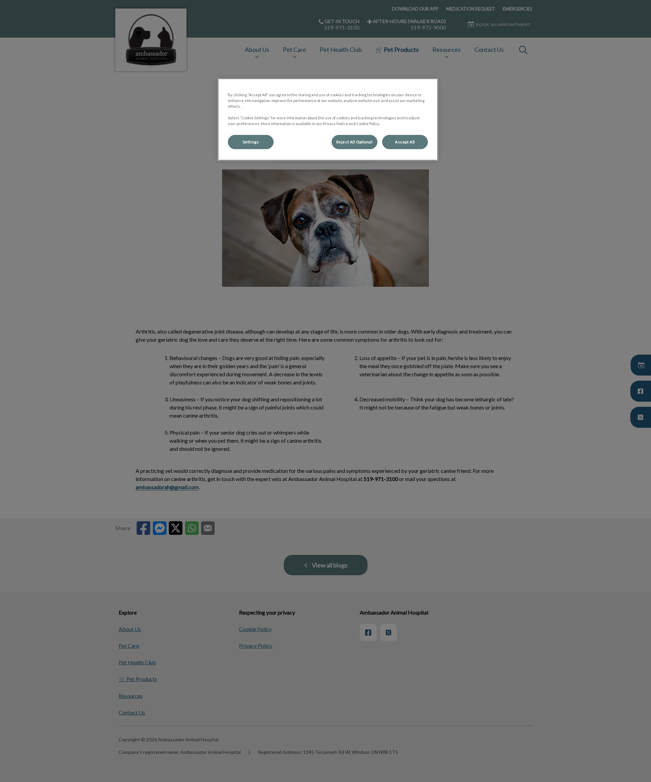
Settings (251, 142)
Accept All (405, 142)
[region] (328, 119)
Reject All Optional (354, 142)
